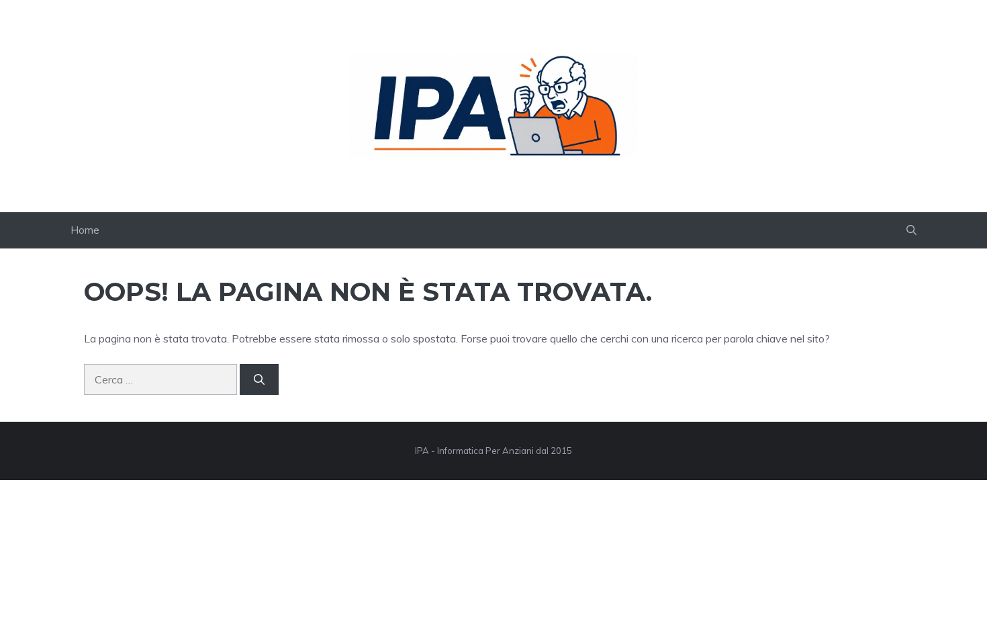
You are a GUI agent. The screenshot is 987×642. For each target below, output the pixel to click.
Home (84, 230)
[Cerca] (259, 379)
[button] (911, 230)
